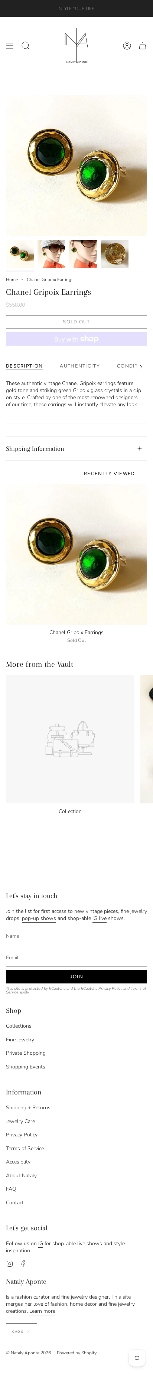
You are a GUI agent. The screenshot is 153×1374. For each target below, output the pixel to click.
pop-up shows (39, 918)
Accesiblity (18, 1161)
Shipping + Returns (28, 1107)
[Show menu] (9, 46)
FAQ (11, 1188)
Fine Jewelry (20, 1039)
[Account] (127, 46)
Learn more (42, 1311)
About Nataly (21, 1175)
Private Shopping (26, 1053)
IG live (99, 918)
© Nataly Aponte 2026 (28, 1353)
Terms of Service (25, 1148)
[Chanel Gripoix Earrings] (76, 554)
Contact (15, 1202)
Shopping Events (25, 1066)
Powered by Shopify (77, 1353)
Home (12, 280)
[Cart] (142, 46)
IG (40, 1243)
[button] (25, 46)
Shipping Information (35, 448)
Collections (19, 1025)
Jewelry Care (20, 1121)
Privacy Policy (110, 988)
